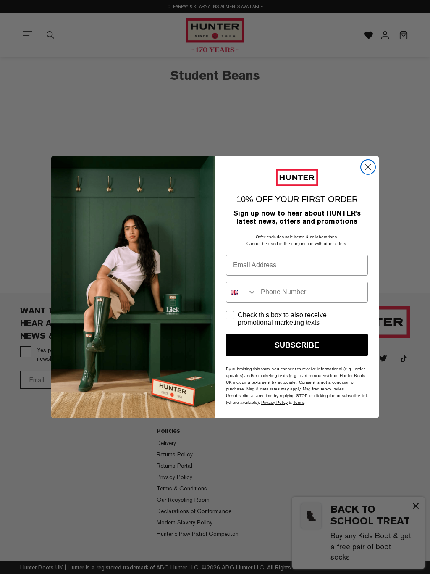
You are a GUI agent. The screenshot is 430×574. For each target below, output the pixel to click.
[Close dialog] (368, 167)
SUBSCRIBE (297, 345)
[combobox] (241, 292)
